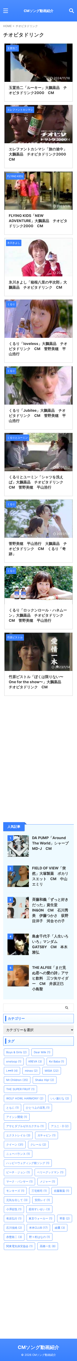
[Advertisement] (38, 780)
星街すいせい (39, 1209)
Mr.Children (17, 1080)
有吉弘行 (14, 1218)
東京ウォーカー (40, 1218)
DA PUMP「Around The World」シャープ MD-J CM (52, 843)
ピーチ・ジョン (18, 1172)
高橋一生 (48, 1246)
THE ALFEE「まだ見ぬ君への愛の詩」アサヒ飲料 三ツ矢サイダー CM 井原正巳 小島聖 (50, 978)
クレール (38, 1144)
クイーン (14, 1144)
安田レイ (42, 1200)
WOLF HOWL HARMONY (24, 1098)
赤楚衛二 (14, 1237)
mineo (31, 1070)
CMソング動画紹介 (38, 11)
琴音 (64, 1218)
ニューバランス (18, 1153)
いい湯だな (59, 1098)
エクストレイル (18, 1135)
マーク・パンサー (19, 1181)
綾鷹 (60, 1227)
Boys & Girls (16, 1052)
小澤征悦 (14, 1209)
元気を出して (17, 1200)
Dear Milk (42, 1052)
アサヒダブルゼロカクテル (25, 1126)
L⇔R (12, 1070)
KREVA (35, 1061)
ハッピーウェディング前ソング (27, 1163)
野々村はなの (39, 1237)
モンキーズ (15, 1190)
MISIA (52, 1070)
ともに (12, 1107)
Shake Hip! (44, 1080)
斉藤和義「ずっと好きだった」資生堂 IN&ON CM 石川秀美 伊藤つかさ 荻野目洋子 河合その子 (50, 910)
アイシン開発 (16, 1117)
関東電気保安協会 (19, 1246)
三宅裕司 (39, 1190)
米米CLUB (38, 1227)
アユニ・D (60, 1126)
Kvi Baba (56, 1061)
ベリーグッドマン (50, 1172)
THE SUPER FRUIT (20, 1089)
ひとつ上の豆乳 (38, 1107)
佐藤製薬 (61, 1190)
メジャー (47, 1181)
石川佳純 (14, 1227)
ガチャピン (46, 1135)
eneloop (13, 1061)
